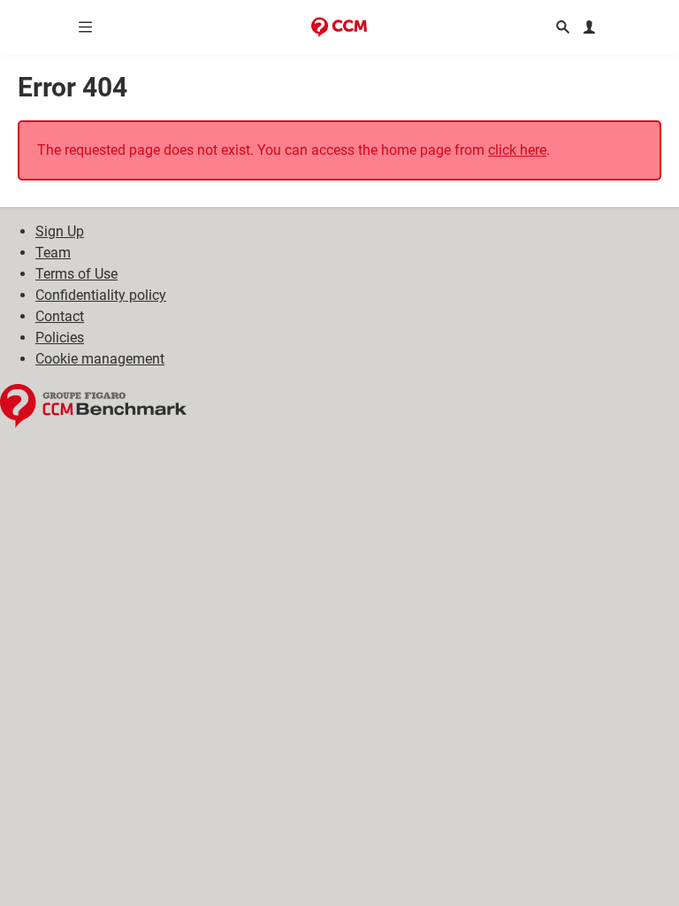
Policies (59, 337)
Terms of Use (76, 273)
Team (53, 252)
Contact (59, 316)
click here (517, 150)
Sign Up (59, 231)
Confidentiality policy (100, 295)
